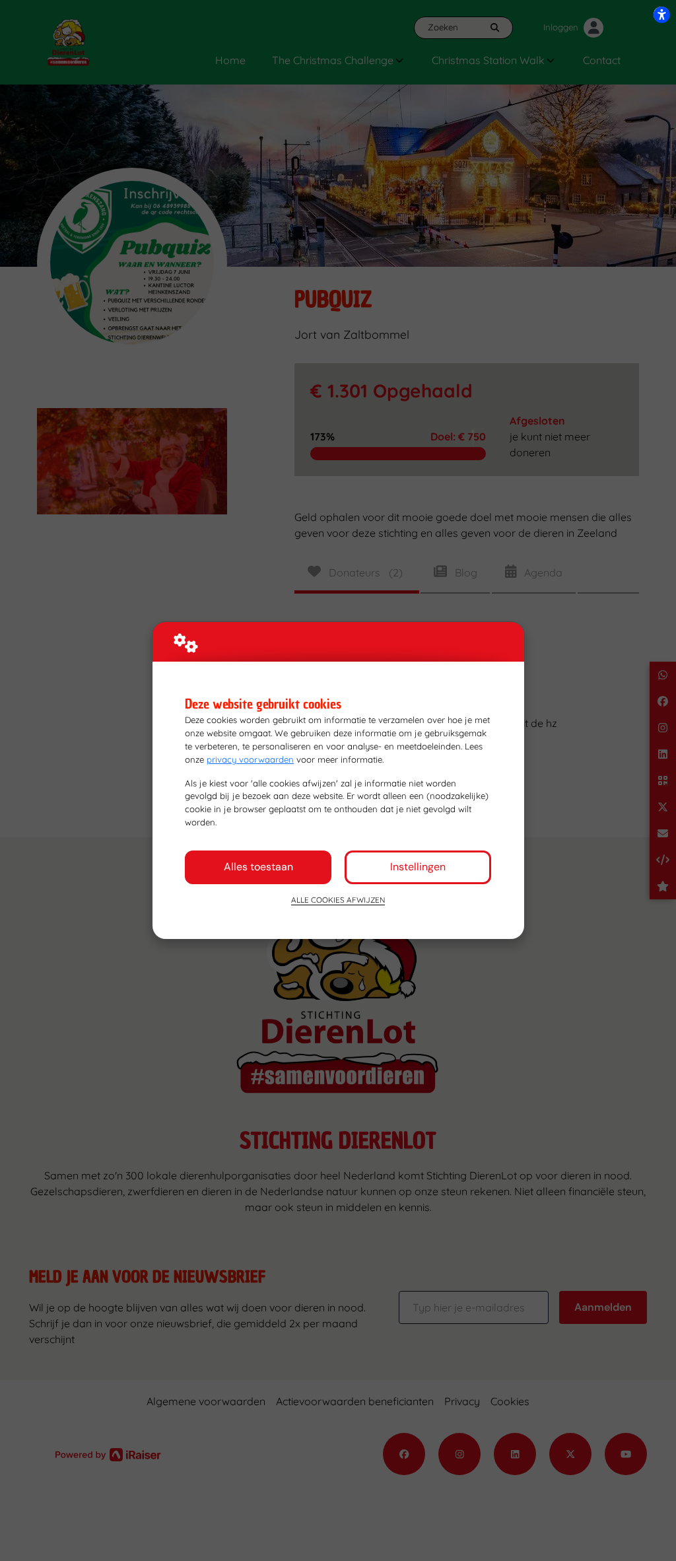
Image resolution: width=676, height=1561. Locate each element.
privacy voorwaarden (250, 759)
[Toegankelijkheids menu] (661, 14)
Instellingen (418, 867)
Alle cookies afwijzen (338, 900)
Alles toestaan (258, 867)
